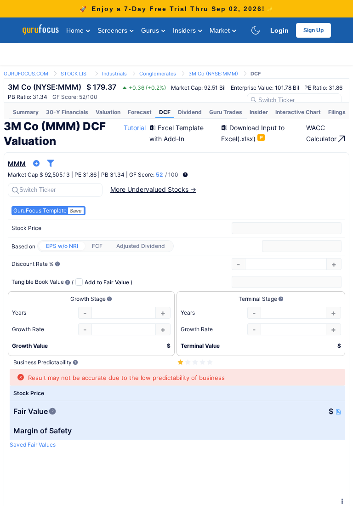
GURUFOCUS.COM (26, 73)
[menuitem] (25, 112)
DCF (165, 112)
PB (104, 174)
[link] (26, 73)
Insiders (185, 30)
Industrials (114, 73)
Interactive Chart (298, 112)
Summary (26, 112)
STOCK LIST (75, 73)
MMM (17, 163)
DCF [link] (256, 73)
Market (221, 30)
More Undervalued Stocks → (153, 189)
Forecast (140, 112)
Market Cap (23, 174)
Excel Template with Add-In (176, 133)
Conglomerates (157, 73)
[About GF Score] (185, 175)
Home (75, 30)
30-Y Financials (67, 112)
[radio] (62, 246)
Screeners (113, 30)
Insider (259, 112)
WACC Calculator (322, 133)
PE (77, 174)
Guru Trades (225, 112)
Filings (337, 112)
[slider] (195, 362)
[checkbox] (101, 282)
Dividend (190, 112)
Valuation (108, 112)
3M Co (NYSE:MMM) (213, 73)
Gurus (151, 30)
